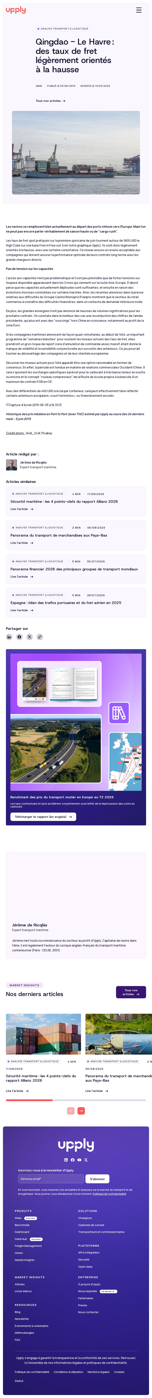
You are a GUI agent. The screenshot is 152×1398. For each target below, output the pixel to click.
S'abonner (97, 1179)
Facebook (19, 637)
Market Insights (24, 1260)
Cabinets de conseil (91, 1225)
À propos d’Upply (89, 1284)
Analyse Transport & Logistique (64, 28)
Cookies (119, 1372)
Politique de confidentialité (109, 1194)
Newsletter (22, 1319)
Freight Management (28, 1246)
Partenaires (85, 1298)
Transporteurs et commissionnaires (101, 1232)
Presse (82, 1305)
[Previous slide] (71, 1111)
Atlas (18, 1218)
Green (19, 1253)
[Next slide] (81, 1111)
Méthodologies (24, 1333)
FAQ (17, 1340)
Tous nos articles (48, 101)
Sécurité (83, 1259)
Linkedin (9, 637)
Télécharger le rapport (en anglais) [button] (41, 817)
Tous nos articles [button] (130, 992)
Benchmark (22, 1225)
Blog (17, 1312)
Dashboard (22, 1232)
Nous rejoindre (87, 1291)
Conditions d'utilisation (68, 1372)
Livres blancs (23, 1291)
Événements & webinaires (31, 1326)
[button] (22, 509)
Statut (19, 1381)
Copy (40, 637)
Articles (20, 1284)
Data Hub (21, 1239)
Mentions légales (99, 1372)
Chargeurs (85, 1218)
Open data (85, 1267)
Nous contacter (88, 1312)
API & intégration (89, 1252)
